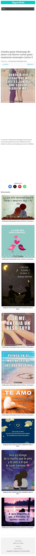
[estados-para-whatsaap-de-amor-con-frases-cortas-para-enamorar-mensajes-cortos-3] (18, 86)
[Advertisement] (18, 29)
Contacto (18, 546)
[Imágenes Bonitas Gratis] (18, 4)
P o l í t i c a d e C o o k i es (18, 543)
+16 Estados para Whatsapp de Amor (17, 61)
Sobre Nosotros (18, 548)
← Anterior (5, 64)
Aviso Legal (18, 541)
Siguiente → (30, 64)
